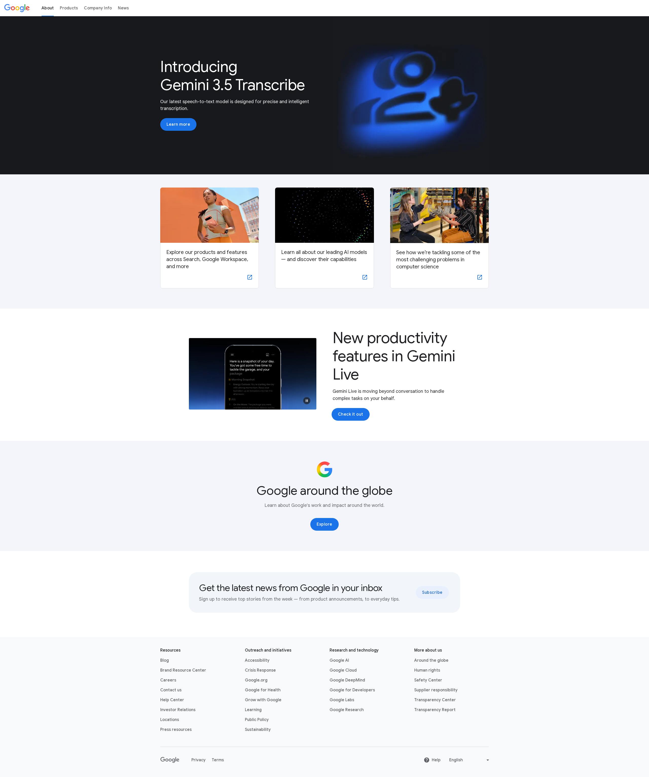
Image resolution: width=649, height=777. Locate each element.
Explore (324, 524)
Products (69, 8)
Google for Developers (352, 690)
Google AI (339, 660)
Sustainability (258, 729)
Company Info (98, 8)
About (48, 8)
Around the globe (431, 660)
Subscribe (432, 592)
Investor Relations (177, 709)
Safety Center (428, 680)
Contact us (171, 690)
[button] (307, 401)
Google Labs (342, 699)
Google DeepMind (347, 680)
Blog (164, 660)
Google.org (256, 680)
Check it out (350, 414)
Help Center (172, 699)
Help (436, 760)
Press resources (176, 729)
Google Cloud (343, 670)
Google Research (347, 709)
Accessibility (257, 660)
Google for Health (263, 690)
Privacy (198, 760)
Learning (253, 709)
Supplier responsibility (436, 690)
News (123, 8)
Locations (169, 719)
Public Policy (257, 719)
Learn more (178, 124)
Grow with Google (263, 699)
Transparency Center (435, 699)
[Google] (17, 8)
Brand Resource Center (183, 670)
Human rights (427, 670)
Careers (168, 680)
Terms (218, 760)
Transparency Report (435, 709)
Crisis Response (260, 670)
